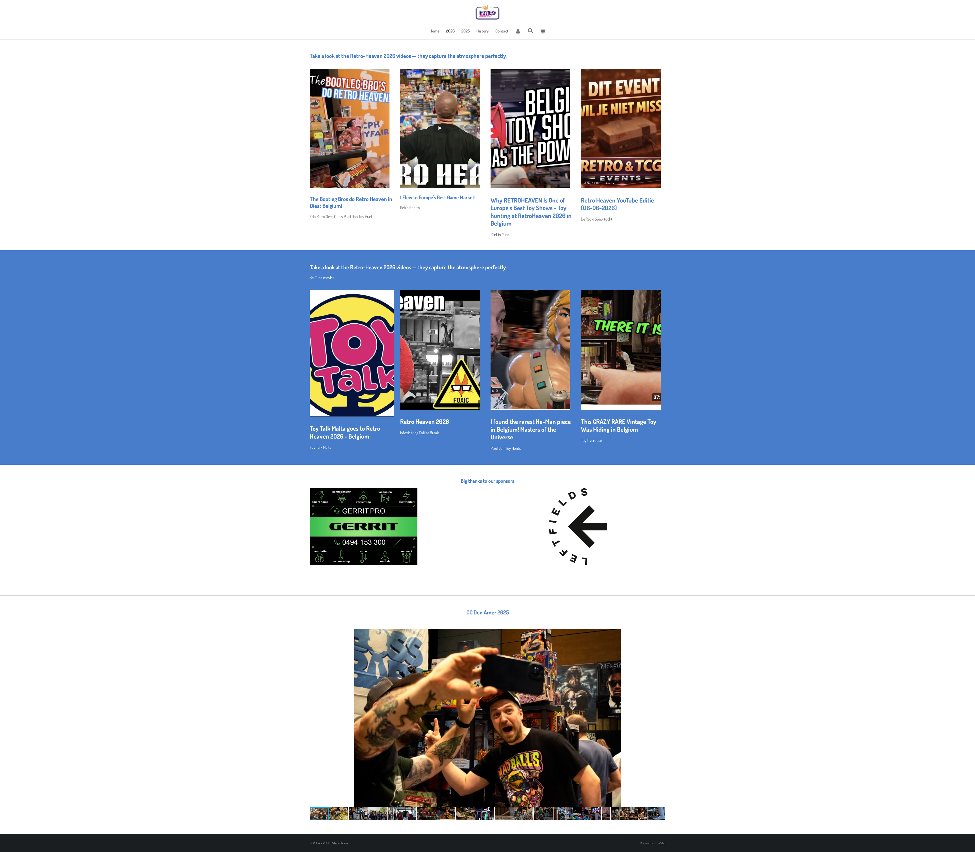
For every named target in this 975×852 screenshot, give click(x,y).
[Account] (518, 31)
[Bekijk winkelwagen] (543, 31)
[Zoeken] (530, 30)
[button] (661, 634)
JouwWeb (659, 843)
